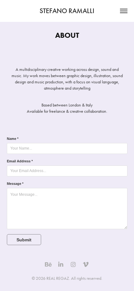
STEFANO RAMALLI (67, 11)
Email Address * (20, 161)
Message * (15, 183)
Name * (12, 139)
